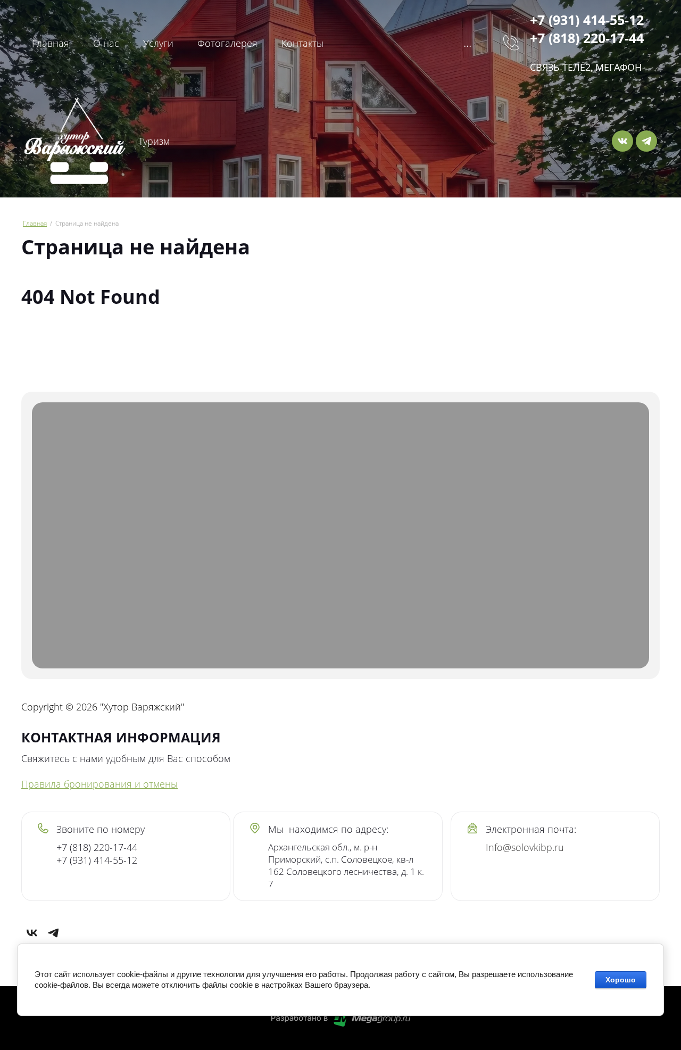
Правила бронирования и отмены (99, 784)
